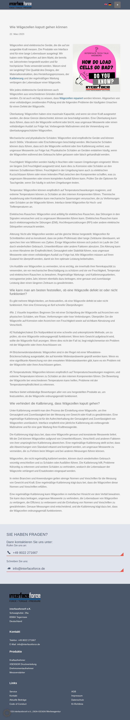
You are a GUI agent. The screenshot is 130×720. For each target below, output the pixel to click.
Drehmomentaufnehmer (22, 668)
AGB (73, 691)
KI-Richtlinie (77, 704)
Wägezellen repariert (71, 98)
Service (13, 691)
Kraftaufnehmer (17, 660)
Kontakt (13, 695)
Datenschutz (77, 700)
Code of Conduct (18, 704)
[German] (110, 4)
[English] (105, 4)
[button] (7, 713)
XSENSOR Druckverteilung (23, 664)
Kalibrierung (16, 78)
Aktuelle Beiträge (18, 700)
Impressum (77, 695)
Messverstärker (17, 672)
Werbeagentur (53, 711)
